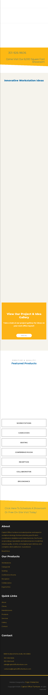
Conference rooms (9, 575)
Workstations (24, 423)
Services (5, 618)
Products (5, 614)
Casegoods (24, 433)
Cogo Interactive (32, 682)
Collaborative (24, 472)
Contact (5, 626)
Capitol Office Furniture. (30, 687)
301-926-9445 (9, 661)
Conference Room (24, 452)
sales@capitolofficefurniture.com (15, 664)
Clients (4, 606)
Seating (24, 442)
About (4, 602)
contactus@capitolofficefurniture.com (17, 669)
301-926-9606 (17, 52)
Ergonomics (24, 481)
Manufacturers (7, 610)
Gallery (4, 622)
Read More (6, 551)
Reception (24, 462)
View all (24, 335)
